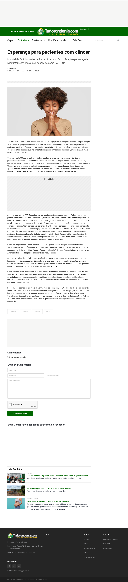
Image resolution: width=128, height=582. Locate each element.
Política (37, 312)
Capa (10, 40)
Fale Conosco (80, 40)
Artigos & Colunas (89, 548)
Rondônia (13, 312)
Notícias (25, 312)
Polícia (86, 553)
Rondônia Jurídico (58, 40)
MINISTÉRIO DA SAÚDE (32, 498)
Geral (86, 544)
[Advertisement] (49, 333)
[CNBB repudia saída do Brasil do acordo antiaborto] (16, 503)
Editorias (22, 40)
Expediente (106, 544)
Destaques (38, 40)
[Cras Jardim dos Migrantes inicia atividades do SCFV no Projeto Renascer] (16, 478)
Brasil (48, 312)
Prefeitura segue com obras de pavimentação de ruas (49, 488)
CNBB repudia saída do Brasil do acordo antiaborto (48, 501)
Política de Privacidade (110, 539)
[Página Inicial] (57, 31)
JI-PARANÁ (29, 473)
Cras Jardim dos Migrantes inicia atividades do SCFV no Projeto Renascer (57, 476)
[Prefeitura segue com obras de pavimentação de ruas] (16, 490)
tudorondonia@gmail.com (20, 571)
